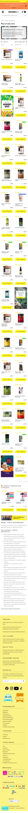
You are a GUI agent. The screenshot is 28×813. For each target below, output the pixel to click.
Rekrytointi (5, 751)
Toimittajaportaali (7, 759)
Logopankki (5, 757)
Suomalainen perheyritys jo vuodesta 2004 (17, 1)
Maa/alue (11, 799)
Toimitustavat (6, 714)
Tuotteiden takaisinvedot (8, 727)
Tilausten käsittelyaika (8, 717)
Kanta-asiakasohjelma (8, 719)
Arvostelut (5, 748)
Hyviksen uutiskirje (7, 721)
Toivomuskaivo (6, 723)
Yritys (4, 746)
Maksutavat (5, 712)
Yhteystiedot (6, 710)
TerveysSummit (6, 761)
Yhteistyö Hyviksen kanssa (9, 753)
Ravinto (6, 20)
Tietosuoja (5, 734)
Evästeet (5, 736)
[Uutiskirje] (23, 681)
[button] (25, 12)
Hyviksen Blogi (6, 750)
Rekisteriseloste (6, 738)
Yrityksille (5, 725)
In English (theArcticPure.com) (10, 762)
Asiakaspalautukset (7, 716)
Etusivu (2, 20)
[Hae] (25, 15)
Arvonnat (5, 755)
